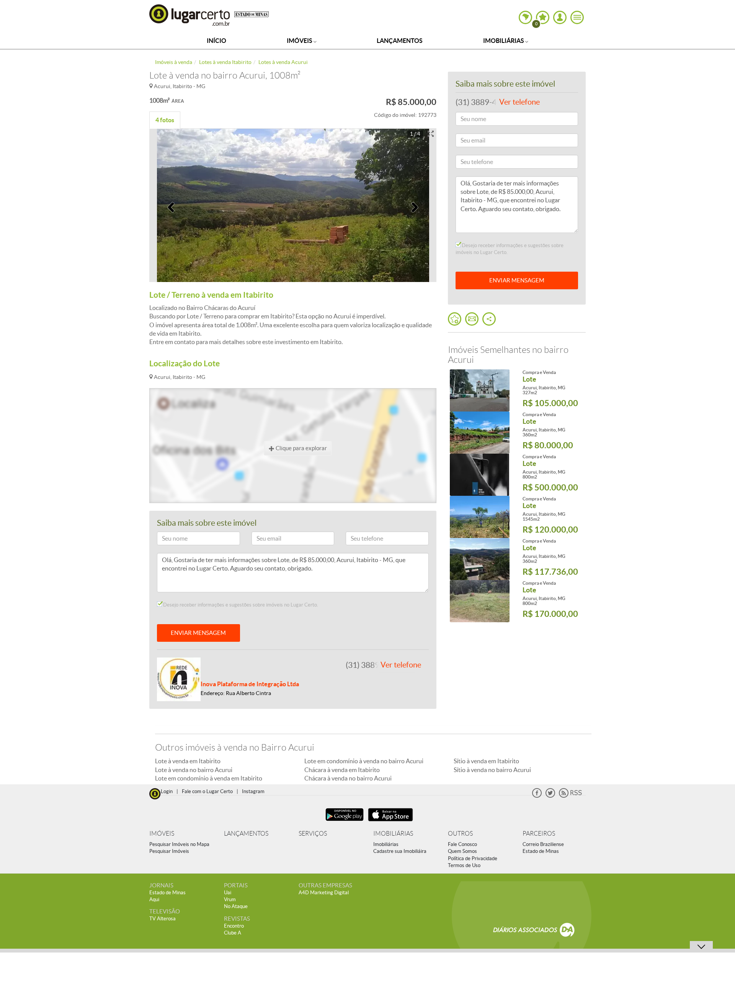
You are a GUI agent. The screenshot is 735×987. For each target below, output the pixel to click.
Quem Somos (462, 851)
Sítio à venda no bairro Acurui (492, 769)
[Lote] (479, 390)
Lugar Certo (189, 15)
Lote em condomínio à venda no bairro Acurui (363, 760)
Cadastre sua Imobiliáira (399, 851)
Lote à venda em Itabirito (187, 760)
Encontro (234, 926)
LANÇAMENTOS (246, 833)
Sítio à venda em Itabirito (486, 760)
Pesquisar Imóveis (169, 851)
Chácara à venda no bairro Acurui (348, 778)
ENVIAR (516, 280)
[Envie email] (472, 319)
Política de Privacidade (472, 858)
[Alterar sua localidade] (525, 17)
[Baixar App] (345, 822)
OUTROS (460, 833)
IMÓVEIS (161, 833)
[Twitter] (550, 796)
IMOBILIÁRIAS (393, 833)
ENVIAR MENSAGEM (198, 633)
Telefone (359, 539)
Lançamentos (400, 40)
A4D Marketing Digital (324, 892)
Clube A (232, 933)
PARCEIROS (539, 833)
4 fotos (164, 119)
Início (216, 40)
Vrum (230, 899)
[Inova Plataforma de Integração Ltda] (179, 678)
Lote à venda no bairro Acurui (193, 769)
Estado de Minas (541, 851)
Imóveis (300, 40)
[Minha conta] (560, 17)
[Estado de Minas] (251, 14)
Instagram (253, 791)
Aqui (154, 899)
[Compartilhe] (489, 319)
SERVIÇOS (313, 833)
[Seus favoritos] (454, 319)
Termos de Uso (464, 865)
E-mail (262, 539)
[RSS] (570, 796)
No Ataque (236, 906)
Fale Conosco (462, 844)
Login (167, 791)
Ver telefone (401, 665)
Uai (227, 892)
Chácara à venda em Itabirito (342, 769)
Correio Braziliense (543, 844)
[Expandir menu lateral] (577, 17)
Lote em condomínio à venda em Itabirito (208, 778)
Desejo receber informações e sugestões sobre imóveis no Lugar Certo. (240, 605)
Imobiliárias (504, 40)
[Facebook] (537, 796)
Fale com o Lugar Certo (207, 791)
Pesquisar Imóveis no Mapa (179, 844)
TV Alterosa (162, 918)
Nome (168, 539)
